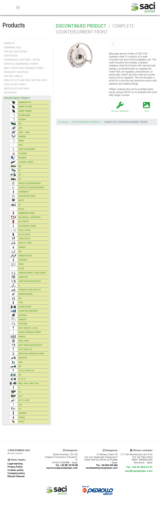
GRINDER (22, 136)
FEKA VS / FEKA (25, 242)
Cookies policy (15, 470)
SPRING (21, 417)
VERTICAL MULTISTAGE (15, 51)
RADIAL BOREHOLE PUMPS (29, 332)
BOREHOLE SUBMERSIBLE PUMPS (21, 63)
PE (19, 204)
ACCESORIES (10, 92)
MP (19, 366)
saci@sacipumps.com (138, 470)
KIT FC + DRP (23, 400)
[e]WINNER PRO (24, 102)
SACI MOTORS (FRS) (26, 196)
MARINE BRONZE (25, 294)
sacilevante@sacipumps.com (102, 468)
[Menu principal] (17, 7)
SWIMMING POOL (12, 47)
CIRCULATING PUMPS (15, 84)
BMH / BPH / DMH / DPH (28, 383)
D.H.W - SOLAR (24, 230)
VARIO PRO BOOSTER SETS (29, 281)
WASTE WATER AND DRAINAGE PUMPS (24, 68)
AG (19, 123)
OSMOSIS (22, 319)
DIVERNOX (22, 260)
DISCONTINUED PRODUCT (81, 26)
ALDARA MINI (24, 115)
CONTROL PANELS (13, 76)
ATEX (20, 302)
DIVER (20, 264)
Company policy (16, 473)
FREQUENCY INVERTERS (16, 72)
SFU (20, 251)
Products (63, 122)
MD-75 (21, 200)
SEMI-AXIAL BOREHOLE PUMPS (31, 353)
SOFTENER (22, 323)
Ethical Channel (16, 476)
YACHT (21, 421)
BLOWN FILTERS (24, 306)
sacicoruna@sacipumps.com (62, 468)
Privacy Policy (15, 467)
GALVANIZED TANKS (27, 226)
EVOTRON (22, 315)
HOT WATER (23, 221)
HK (19, 179)
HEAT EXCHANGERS (26, 149)
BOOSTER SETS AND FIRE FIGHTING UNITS (25, 80)
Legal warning (15, 463)
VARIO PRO (23, 277)
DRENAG (22, 247)
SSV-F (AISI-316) (25, 349)
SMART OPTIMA (25, 106)
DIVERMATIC (23, 191)
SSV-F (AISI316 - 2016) (28, 328)
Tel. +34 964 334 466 (107, 465)
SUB (20, 404)
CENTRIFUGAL (11, 55)
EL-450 (21, 268)
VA (19, 374)
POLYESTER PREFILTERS (28, 311)
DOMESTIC (9, 43)
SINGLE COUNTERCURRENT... (30, 183)
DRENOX (21, 336)
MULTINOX (22, 357)
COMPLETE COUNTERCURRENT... (31, 187)
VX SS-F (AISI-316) (26, 370)
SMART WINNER (25, 111)
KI (19, 170)
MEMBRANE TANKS (26, 213)
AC (19, 392)
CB (19, 174)
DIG (19, 298)
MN (19, 166)
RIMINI (21, 140)
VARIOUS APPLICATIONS (16, 88)
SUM (20, 362)
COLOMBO (22, 153)
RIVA (20, 145)
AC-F (20, 396)
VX (19, 409)
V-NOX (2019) (24, 238)
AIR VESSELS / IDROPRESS (29, 217)
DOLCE (21, 208)
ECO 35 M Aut (24, 234)
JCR (20, 128)
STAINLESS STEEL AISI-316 (29, 289)
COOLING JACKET (25, 162)
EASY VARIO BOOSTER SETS (30, 345)
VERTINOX (22, 413)
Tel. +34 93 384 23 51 (139, 467)
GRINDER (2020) (25, 255)
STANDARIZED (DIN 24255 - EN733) (22, 59)
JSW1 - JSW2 (24, 132)
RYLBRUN (22, 157)
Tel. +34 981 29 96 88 (66, 465)
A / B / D (22, 379)
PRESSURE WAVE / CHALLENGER (32, 272)
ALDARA (22, 119)
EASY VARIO (23, 340)
